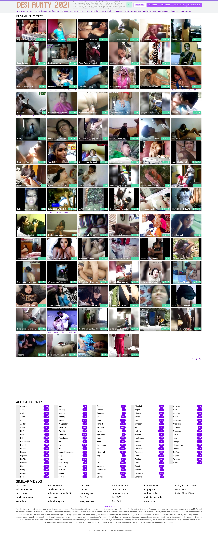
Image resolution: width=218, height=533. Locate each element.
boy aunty (174, 11)
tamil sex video (163, 11)
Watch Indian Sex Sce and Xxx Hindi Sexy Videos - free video (38, 11)
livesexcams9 (109, 506)
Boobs (56, 332)
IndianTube (139, 5)
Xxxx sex (65, 11)
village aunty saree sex (133, 11)
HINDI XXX (118, 11)
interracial (41, 116)
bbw (34, 116)
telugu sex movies (76, 11)
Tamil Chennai (186, 11)
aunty (76, 332)
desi (56, 90)
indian (50, 90)
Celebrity (58, 212)
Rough (63, 90)
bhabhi (70, 90)
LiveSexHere (179, 5)
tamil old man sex (149, 11)
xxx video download (92, 11)
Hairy (76, 90)
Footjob (182, 90)
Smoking (20, 116)
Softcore (67, 212)
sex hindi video (107, 11)
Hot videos (152, 5)
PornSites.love (194, 5)
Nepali (69, 332)
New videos (165, 5)
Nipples (174, 90)
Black (196, 90)
